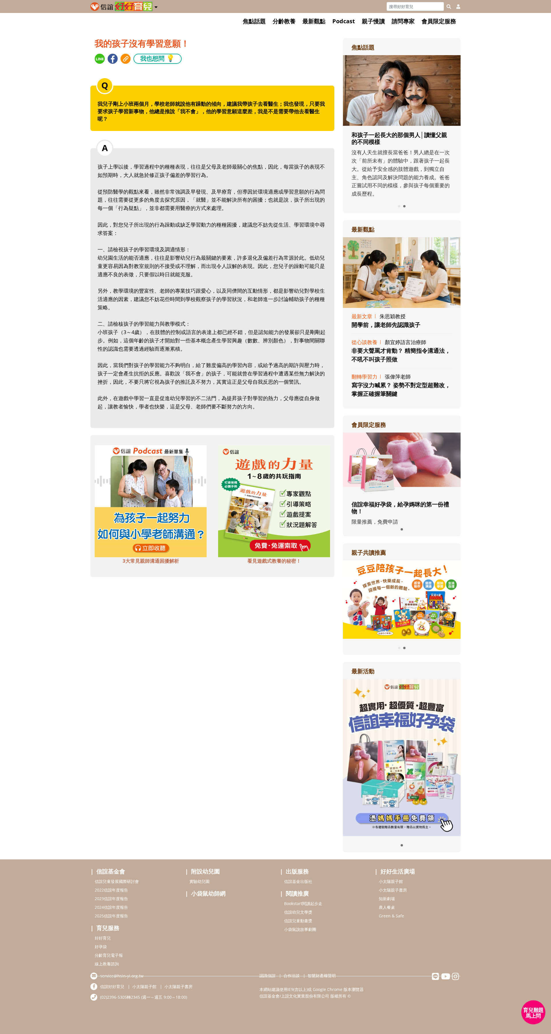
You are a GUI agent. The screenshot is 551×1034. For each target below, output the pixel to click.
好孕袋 (101, 946)
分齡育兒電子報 (109, 955)
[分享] (100, 59)
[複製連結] (126, 59)
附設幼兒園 (205, 871)
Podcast (343, 21)
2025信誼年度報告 (111, 916)
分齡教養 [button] (284, 21)
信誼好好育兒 (112, 986)
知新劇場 (387, 898)
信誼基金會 (110, 871)
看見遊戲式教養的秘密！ (274, 560)
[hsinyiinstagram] (456, 978)
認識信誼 (267, 975)
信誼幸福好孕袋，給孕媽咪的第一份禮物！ (400, 507)
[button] (156, 6)
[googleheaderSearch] (448, 6)
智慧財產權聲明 (322, 975)
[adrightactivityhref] (402, 756)
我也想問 (157, 58)
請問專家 (403, 21)
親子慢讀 (373, 21)
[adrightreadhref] (402, 598)
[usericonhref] (456, 6)
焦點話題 (254, 21)
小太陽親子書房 (393, 890)
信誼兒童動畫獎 (298, 920)
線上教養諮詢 (107, 964)
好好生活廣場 (398, 871)
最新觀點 (313, 21)
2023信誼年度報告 (111, 898)
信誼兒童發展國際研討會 (117, 881)
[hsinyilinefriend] (435, 978)
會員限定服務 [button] (439, 21)
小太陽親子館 (391, 881)
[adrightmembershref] (402, 463)
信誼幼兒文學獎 (298, 912)
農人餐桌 (387, 907)
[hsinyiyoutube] (446, 978)
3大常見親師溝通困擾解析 (151, 560)
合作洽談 (292, 975)
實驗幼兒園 (199, 881)
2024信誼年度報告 (111, 907)
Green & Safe (391, 916)
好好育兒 (103, 938)
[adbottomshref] (151, 500)
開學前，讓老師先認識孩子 (386, 325)
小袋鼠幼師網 (208, 893)
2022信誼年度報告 (111, 890)
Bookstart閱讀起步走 (303, 903)
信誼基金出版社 (298, 881)
